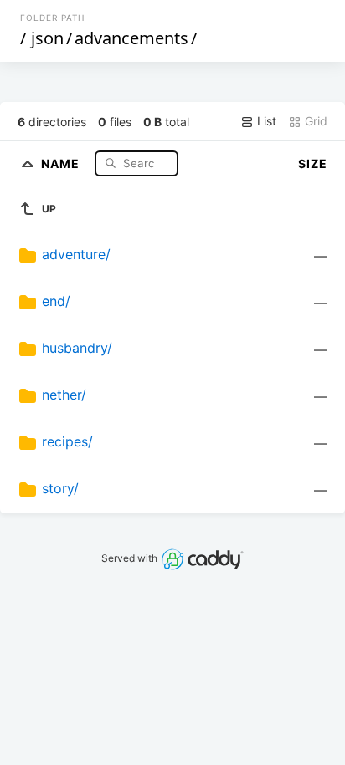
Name (62, 163)
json (47, 38)
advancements (131, 38)
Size (312, 163)
